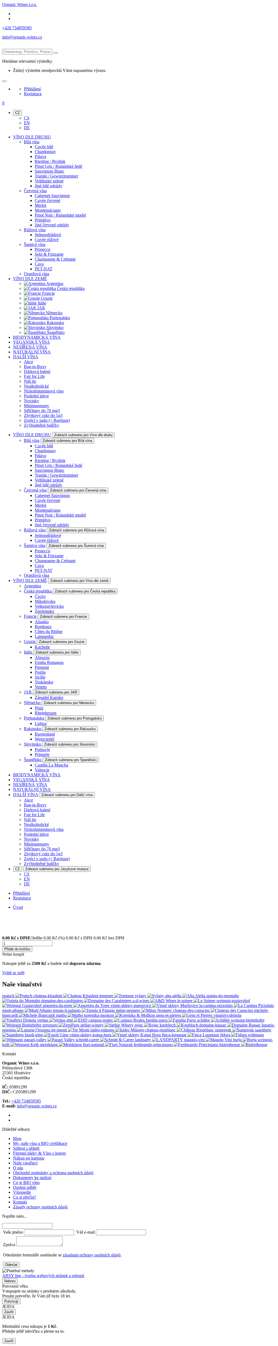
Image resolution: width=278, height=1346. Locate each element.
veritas (43, 1020)
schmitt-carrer (88, 1039)
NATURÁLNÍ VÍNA (32, 352)
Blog (17, 1138)
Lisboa (40, 723)
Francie (48, 293)
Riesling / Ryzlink (50, 161)
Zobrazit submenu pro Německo (69, 703)
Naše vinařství (25, 1163)
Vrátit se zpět (13, 972)
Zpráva (9, 1244)
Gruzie (46, 298)
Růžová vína (35, 229)
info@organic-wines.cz (22, 37)
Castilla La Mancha (51, 765)
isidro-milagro (102, 1030)
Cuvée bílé (44, 146)
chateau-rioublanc (161, 1030)
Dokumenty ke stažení (32, 1177)
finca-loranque (175, 1035)
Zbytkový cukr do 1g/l (43, 415)
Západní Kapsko (49, 697)
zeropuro (50, 1025)
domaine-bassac (213, 1025)
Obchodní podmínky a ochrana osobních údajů (53, 1172)
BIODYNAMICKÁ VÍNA (37, 337)
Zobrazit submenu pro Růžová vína (76, 530)
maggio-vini (195, 1039)
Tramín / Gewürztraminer (56, 176)
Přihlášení (32, 89)
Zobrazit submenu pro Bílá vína (67, 441)
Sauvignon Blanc (49, 171)
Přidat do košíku (17, 949)
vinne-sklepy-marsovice (131, 1005)
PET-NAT (43, 269)
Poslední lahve (36, 396)
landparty (143, 1039)
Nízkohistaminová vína (44, 391)
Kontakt (20, 1202)
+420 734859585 (17, 28)
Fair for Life (34, 376)
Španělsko (55, 332)
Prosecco (42, 249)
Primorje (42, 754)
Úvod (18, 907)
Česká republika (70, 288)
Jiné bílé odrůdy (48, 185)
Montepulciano (48, 210)
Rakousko (55, 322)
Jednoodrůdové (48, 234)
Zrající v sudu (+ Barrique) (47, 420)
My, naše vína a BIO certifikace (40, 1143)
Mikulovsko (45, 601)
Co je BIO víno (26, 1182)
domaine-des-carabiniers (62, 1000)
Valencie (42, 770)
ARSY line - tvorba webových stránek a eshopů (43, 1275)
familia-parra (157, 1020)
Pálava (40, 156)
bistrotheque (230, 1044)
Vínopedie (22, 1192)
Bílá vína (31, 142)
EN (27, 123)
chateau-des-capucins (192, 1010)
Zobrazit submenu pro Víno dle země (79, 581)
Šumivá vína (34, 244)
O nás (18, 1168)
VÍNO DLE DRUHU (32, 137)
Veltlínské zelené (49, 181)
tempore (106, 995)
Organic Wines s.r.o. (19, 4)
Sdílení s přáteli (26, 1148)
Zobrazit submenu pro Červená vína (78, 490)
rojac (139, 1025)
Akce (28, 361)
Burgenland (45, 734)
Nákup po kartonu (28, 1158)
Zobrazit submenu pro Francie (63, 617)
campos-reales (101, 1020)
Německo (53, 313)
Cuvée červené (47, 200)
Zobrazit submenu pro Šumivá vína (76, 546)
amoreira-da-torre (58, 1005)
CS (26, 118)
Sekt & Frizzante (49, 254)
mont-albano (13, 1010)
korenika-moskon (99, 1015)
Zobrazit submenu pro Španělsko (71, 760)
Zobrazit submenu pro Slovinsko (69, 744)
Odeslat (11, 1265)
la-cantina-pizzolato (216, 1005)
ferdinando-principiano (154, 1044)
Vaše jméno (13, 1232)
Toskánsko (44, 682)
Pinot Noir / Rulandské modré (60, 215)
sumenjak (223, 1030)
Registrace (33, 93)
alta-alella (173, 995)
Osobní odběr (24, 1187)
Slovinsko (54, 327)
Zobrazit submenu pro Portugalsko (75, 718)
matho (62, 1015)
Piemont (42, 667)
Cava (39, 264)
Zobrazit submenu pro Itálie (57, 652)
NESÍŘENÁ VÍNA (30, 347)
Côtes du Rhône (48, 631)
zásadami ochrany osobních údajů (92, 1255)
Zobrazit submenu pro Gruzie (61, 642)
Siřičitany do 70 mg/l (42, 410)
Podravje (42, 749)
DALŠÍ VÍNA (25, 356)
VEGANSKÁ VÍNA (31, 342)
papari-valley (36, 1039)
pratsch (8, 995)
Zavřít (9, 1312)
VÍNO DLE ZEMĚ (30, 278)
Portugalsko (59, 317)
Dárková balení (37, 371)
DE (27, 127)
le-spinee (185, 1000)
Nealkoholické (36, 386)
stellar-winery (92, 1025)
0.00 (6, 938)
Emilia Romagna (49, 662)
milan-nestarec (129, 1010)
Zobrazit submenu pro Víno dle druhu (83, 435)
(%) (61, 938)
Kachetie (42, 647)
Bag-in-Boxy (35, 366)
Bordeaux (43, 626)
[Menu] (4, 81)
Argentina (54, 283)
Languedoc (44, 636)
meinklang (49, 1044)
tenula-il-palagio (67, 1010)
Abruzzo (42, 657)
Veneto (41, 687)
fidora (225, 1035)
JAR (40, 308)
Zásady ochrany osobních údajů (40, 1207)
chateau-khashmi (48, 995)
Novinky (31, 400)
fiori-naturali (94, 1044)
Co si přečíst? (24, 1197)
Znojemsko (44, 611)
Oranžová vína (36, 273)
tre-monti (59, 1030)
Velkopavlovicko (49, 606)
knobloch (168, 1025)
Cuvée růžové (47, 239)
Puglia (40, 672)
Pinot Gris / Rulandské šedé (58, 166)
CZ (17, 113)
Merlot (40, 205)
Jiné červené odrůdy (52, 225)
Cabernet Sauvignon (52, 195)
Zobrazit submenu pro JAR (56, 692)
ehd (70, 1020)
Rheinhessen (45, 713)
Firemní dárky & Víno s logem (39, 1153)
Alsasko (42, 621)
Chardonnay (45, 151)
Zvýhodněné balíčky (41, 425)
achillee (204, 1020)
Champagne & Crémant (55, 259)
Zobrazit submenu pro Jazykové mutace (57, 869)
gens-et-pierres (169, 1015)
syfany (141, 995)
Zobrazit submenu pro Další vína (67, 795)
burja (238, 1039)
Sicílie (40, 677)
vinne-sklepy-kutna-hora (91, 1035)
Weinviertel (44, 739)
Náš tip (30, 381)
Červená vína (35, 190)
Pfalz (39, 708)
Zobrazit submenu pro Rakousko (70, 729)
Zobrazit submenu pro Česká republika (85, 591)
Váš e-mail (85, 1232)
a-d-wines (141, 1000)
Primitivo (42, 220)
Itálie (41, 303)
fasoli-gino (34, 1035)
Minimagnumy (36, 405)
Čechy (40, 596)
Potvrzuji (11, 1301)
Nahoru (9, 1281)
